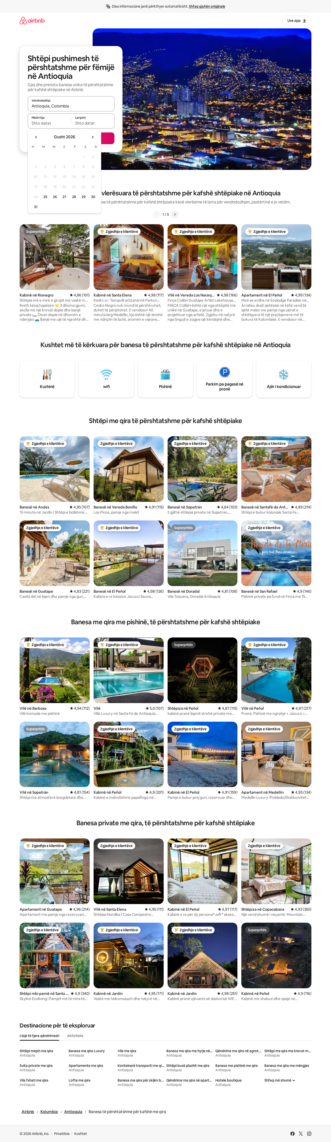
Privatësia (62, 1133)
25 (45, 197)
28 (74, 197)
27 (64, 197)
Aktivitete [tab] (75, 1036)
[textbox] (49, 123)
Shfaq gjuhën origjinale (207, 6)
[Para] (175, 214)
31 (35, 207)
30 (93, 197)
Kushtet (80, 1133)
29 (84, 197)
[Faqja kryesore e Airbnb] (32, 20)
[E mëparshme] (156, 214)
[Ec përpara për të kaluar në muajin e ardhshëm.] (92, 137)
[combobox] (71, 106)
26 (55, 197)
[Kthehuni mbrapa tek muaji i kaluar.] (36, 137)
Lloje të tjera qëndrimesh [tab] (39, 1036)
